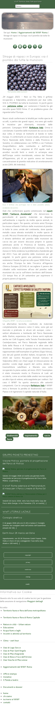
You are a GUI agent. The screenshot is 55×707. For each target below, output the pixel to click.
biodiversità (12, 435)
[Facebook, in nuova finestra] (15, 48)
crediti (28, 584)
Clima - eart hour (11, 640)
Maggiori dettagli (35, 601)
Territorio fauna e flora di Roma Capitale (21, 617)
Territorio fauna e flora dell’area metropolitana (24, 610)
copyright (28, 555)
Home (14, 32)
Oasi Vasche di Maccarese (15, 659)
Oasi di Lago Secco (12, 647)
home (5, 693)
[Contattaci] (40, 48)
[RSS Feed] (35, 48)
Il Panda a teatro (10, 680)
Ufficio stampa (10, 673)
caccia (47, 435)
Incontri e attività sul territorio (17, 633)
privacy (28, 562)
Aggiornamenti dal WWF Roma (32, 32)
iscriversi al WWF (11, 699)
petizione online (15, 106)
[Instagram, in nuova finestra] (20, 48)
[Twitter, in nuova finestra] (24, 48)
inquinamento (31, 435)
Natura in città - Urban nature (17, 624)
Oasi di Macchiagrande (13, 653)
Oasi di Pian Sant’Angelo (14, 650)
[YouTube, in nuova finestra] (30, 48)
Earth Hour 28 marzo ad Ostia (19, 533)
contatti (6, 702)
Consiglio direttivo (12, 517)
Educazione (8, 627)
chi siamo (7, 696)
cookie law (28, 569)
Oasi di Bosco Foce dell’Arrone (17, 656)
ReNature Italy (36, 127)
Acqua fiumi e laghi (12, 630)
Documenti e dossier (12, 687)
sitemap (28, 577)
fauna (9, 439)
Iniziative (7, 676)
